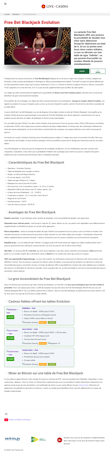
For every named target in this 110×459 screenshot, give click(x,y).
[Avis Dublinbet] (13, 311)
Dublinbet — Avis (28, 308)
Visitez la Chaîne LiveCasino (19, 419)
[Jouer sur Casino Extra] (13, 359)
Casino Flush (84, 385)
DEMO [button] (98, 72)
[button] (5, 6)
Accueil (6, 14)
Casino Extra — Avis (30, 350)
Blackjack (16, 14)
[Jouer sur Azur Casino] (13, 338)
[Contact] (6, 414)
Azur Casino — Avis (30, 329)
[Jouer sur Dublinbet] (13, 317)
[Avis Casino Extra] (13, 353)
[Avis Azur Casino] (13, 332)
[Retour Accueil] (55, 6)
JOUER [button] (82, 71)
